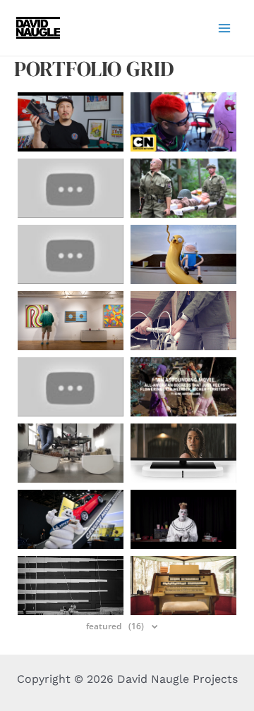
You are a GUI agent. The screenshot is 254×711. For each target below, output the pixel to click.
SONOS (183, 453)
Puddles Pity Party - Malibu (183, 519)
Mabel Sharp (183, 585)
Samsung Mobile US (70, 386)
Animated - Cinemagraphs (183, 320)
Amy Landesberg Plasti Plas (70, 453)
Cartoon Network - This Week (183, 254)
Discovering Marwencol (183, 188)
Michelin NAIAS (70, 519)
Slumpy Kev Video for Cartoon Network (183, 122)
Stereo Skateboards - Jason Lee (70, 188)
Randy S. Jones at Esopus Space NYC (70, 320)
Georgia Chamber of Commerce (70, 254)
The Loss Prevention (70, 585)
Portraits (183, 386)
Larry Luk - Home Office (70, 122)
